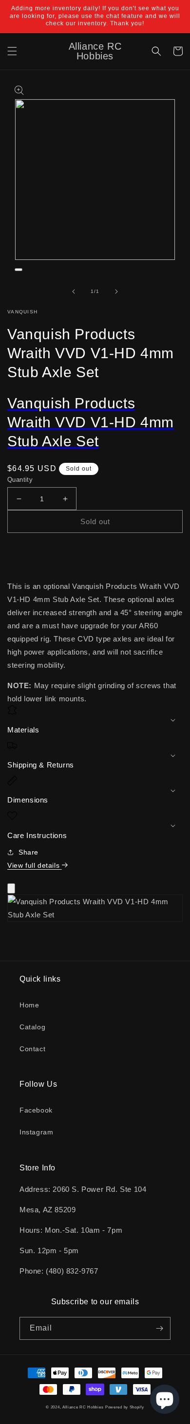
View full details (34, 865)
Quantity (20, 479)
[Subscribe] (159, 1328)
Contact (32, 1049)
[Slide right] (116, 291)
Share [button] (28, 852)
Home (29, 1005)
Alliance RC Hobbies (82, 1407)
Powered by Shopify (124, 1407)
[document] (95, 910)
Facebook (36, 1110)
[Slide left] (73, 291)
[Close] (11, 888)
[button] (12, 51)
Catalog (32, 1027)
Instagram (36, 1132)
